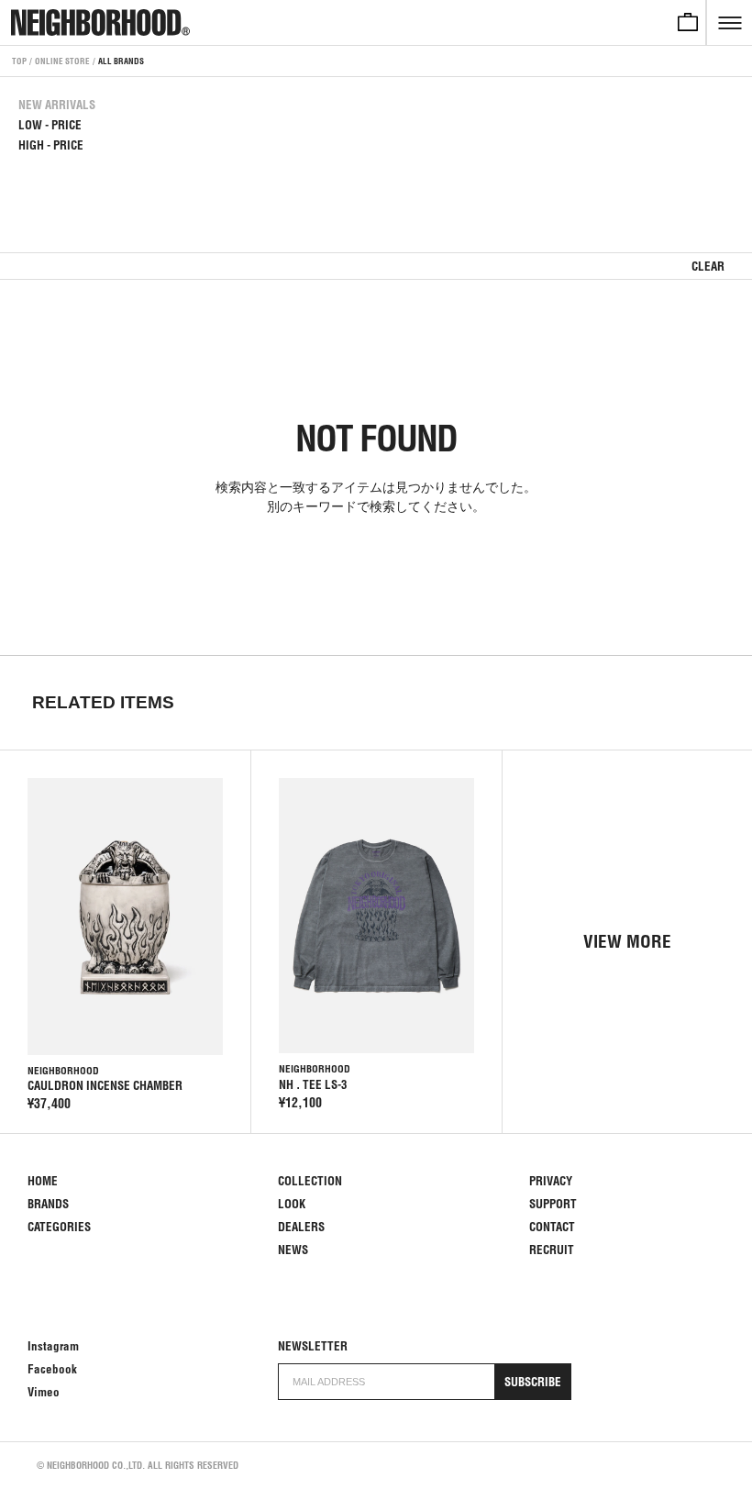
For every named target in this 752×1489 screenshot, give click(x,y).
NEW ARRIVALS (56, 105)
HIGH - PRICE (50, 145)
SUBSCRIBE (532, 1382)
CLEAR (707, 266)
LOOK (291, 1204)
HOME (43, 1181)
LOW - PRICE (50, 125)
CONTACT (552, 1227)
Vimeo (44, 1392)
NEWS (293, 1250)
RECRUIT (551, 1250)
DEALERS (301, 1227)
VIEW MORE (627, 941)
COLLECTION (310, 1181)
